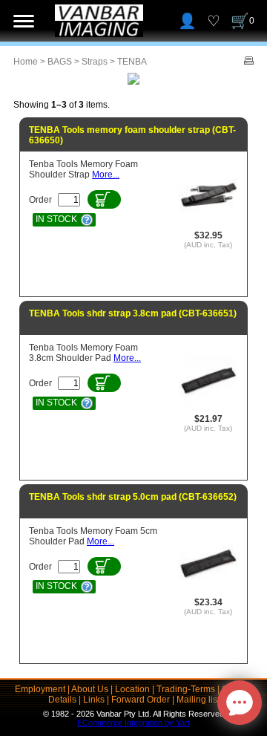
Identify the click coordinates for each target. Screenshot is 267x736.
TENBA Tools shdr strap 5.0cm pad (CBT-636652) (133, 497)
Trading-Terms (185, 689)
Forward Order (140, 699)
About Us (89, 689)
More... (105, 174)
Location (132, 689)
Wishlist (213, 21)
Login (187, 21)
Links (94, 699)
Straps (95, 61)
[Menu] (23, 20)
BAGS (59, 61)
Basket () (251, 21)
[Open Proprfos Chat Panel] (239, 702)
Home (25, 61)
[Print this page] (249, 61)
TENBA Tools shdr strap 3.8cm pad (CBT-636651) (133, 313)
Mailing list (198, 699)
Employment (40, 689)
